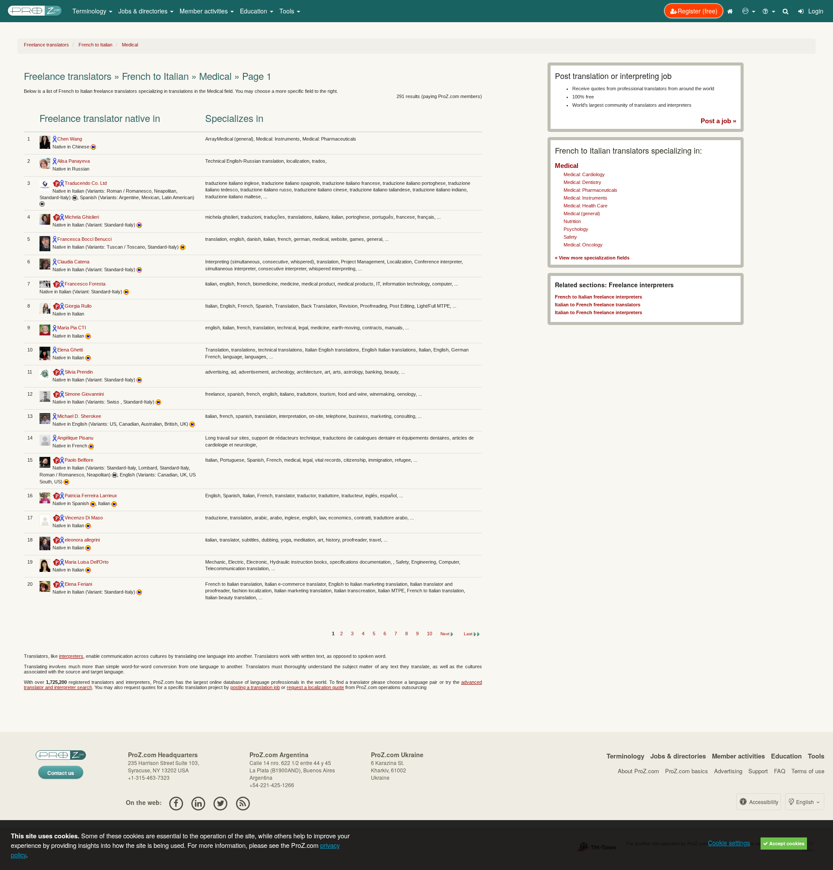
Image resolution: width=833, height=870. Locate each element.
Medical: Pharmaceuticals (590, 190)
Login (815, 11)
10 (430, 633)
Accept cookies (786, 843)
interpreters (71, 656)
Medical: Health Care (585, 205)
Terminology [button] (90, 11)
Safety (570, 237)
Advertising (728, 771)
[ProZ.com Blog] (243, 802)
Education (786, 756)
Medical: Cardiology (584, 174)
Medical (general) (582, 213)
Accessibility (763, 801)
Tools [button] (287, 11)
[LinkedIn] (198, 802)
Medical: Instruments (585, 197)
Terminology (625, 756)
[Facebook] (176, 802)
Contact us (60, 773)
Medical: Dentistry (582, 182)
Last (469, 633)
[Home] (731, 11)
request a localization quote (315, 687)
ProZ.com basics (686, 771)
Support (758, 771)
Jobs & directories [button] (143, 11)
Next (445, 633)
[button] (749, 11)
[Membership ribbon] (54, 138)
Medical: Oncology (583, 244)
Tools (816, 756)
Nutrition (572, 221)
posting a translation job (255, 687)
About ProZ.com (638, 771)
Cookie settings (729, 842)
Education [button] (254, 11)
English (805, 801)
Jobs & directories (678, 756)
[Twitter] (221, 802)
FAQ (779, 771)
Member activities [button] (205, 11)
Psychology (576, 229)
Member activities (738, 756)
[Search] (786, 11)
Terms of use (807, 771)
